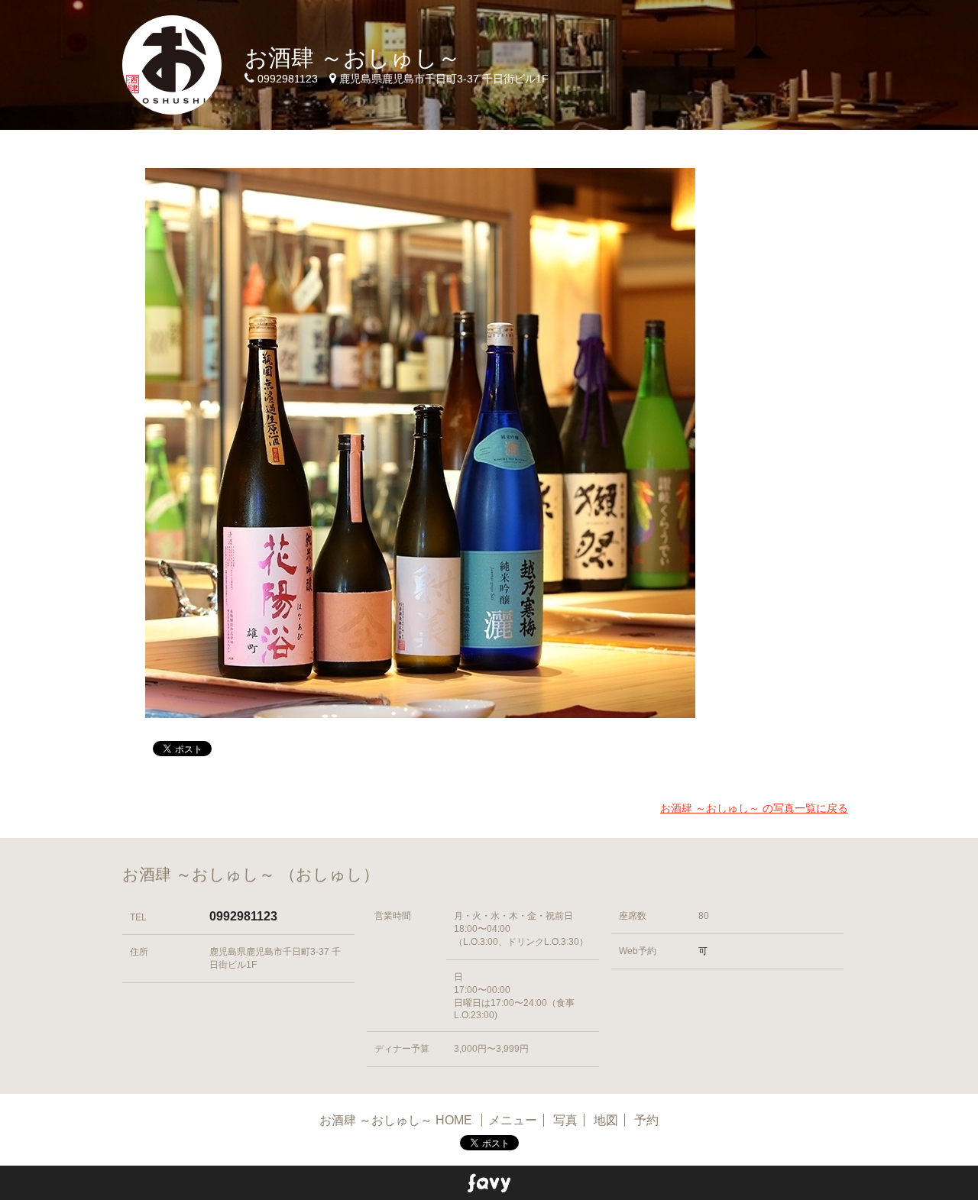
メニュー (512, 1120)
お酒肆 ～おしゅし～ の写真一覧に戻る (754, 808)
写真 (565, 1120)
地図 (606, 1120)
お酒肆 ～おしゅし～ (352, 57)
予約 (646, 1120)
